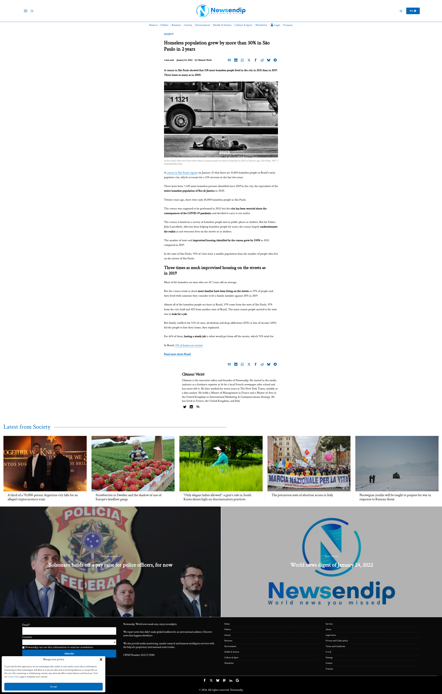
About (328, 629)
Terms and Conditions (335, 646)
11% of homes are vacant (189, 345)
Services (329, 624)
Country (27, 637)
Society (169, 34)
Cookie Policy (14, 676)
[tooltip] (229, 60)
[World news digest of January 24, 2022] (331, 562)
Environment (230, 646)
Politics (227, 629)
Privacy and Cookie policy (337, 640)
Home (227, 624)
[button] (101, 659)
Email (26, 625)
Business (228, 640)
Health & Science (231, 651)
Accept (53, 686)
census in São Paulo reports (182, 173)
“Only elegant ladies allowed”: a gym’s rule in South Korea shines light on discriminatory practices (217, 497)
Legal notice (331, 635)
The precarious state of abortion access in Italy (302, 495)
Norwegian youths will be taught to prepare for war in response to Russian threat (395, 497)
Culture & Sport (231, 657)
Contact (329, 663)
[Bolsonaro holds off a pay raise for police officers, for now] (110, 562)
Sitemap (329, 657)
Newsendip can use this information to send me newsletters (59, 647)
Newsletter (229, 663)
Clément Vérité (205, 60)
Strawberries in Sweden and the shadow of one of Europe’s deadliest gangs (128, 497)
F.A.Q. (329, 651)
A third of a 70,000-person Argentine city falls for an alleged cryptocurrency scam (43, 497)
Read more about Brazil (177, 354)
